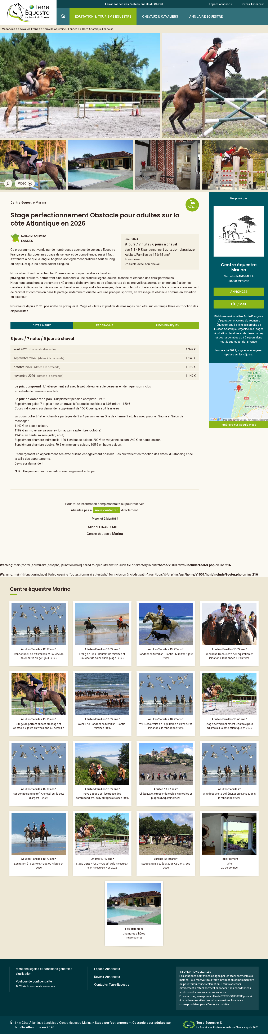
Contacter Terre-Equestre (111, 984)
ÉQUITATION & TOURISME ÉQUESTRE (103, 16)
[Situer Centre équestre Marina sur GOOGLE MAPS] (238, 392)
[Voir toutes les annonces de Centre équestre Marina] (239, 231)
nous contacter (106, 510)
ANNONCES (238, 292)
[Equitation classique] (38, 703)
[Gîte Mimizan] (229, 843)
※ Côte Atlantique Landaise (96, 29)
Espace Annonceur (220, 4)
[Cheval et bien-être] (38, 843)
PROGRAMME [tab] (104, 325)
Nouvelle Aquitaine (54, 29)
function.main (71, 565)
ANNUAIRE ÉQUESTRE (206, 16)
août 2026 (20, 349)
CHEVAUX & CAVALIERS (160, 16)
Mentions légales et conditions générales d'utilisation (44, 971)
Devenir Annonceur (252, 4)
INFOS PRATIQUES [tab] (167, 325)
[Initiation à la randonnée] (166, 703)
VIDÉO (22, 183)
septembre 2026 (25, 358)
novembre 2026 (24, 376)
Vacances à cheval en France (21, 29)
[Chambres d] (134, 913)
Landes (72, 29)
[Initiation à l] (229, 633)
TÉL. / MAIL (239, 304)
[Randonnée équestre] (38, 633)
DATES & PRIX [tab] (41, 325)
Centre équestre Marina (75, 1023)
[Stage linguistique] (166, 843)
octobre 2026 (23, 367)
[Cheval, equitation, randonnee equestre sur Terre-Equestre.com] (28, 12)
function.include (35, 574)
